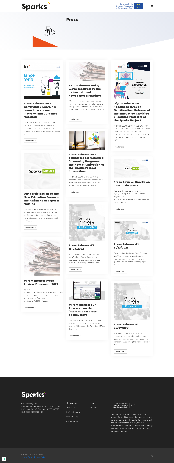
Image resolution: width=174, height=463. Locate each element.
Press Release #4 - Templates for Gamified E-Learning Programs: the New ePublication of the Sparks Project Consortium (86, 163)
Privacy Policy (72, 417)
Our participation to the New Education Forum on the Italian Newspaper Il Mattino (42, 199)
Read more (29, 141)
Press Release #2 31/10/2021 (126, 246)
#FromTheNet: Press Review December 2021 (41, 282)
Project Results (73, 412)
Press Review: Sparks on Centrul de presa (132, 183)
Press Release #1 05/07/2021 (126, 326)
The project (71, 403)
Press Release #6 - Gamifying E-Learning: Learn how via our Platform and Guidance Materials (40, 110)
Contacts (93, 407)
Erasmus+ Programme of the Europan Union (40, 406)
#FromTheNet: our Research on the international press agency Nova (83, 310)
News (91, 403)
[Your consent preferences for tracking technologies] (4, 459)
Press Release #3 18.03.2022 (81, 247)
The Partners (71, 407)
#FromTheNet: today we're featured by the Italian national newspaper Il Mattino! (85, 90)
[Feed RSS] (152, 455)
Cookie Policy (72, 421)
